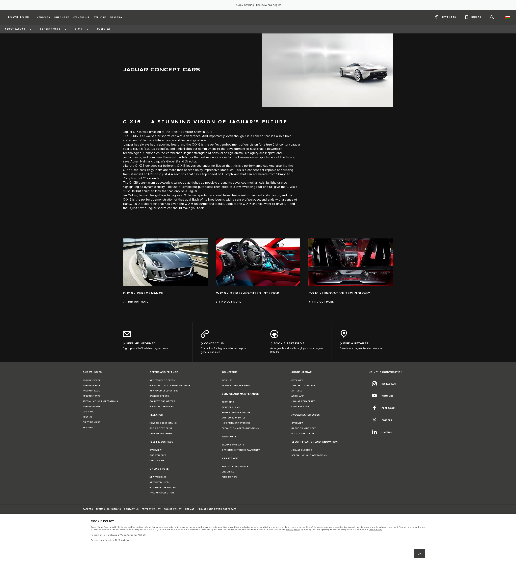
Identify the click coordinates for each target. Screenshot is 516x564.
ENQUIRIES (228, 472)
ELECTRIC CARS (91, 422)
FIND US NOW (229, 477)
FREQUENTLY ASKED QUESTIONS (240, 428)
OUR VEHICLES (158, 455)
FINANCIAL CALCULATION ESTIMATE (170, 385)
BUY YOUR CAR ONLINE (163, 487)
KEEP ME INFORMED (161, 433)
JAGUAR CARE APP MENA (236, 385)
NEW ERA (88, 427)
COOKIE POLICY (173, 509)
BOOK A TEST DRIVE (161, 428)
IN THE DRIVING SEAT (303, 428)
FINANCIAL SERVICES (162, 406)
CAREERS (88, 509)
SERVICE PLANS (231, 407)
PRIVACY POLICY (151, 509)
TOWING (87, 417)
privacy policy (293, 530)
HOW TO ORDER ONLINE (163, 423)
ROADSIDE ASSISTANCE (235, 466)
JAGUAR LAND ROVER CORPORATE (217, 509)
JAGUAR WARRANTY (233, 445)
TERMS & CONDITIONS (108, 509)
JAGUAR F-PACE (92, 380)
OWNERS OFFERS (159, 396)
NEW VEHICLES (158, 477)
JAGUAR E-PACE (92, 385)
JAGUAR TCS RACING (303, 385)
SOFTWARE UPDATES (234, 418)
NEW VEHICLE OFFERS (162, 380)
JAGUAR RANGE (91, 406)
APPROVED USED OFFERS (164, 391)
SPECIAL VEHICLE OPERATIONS (100, 401)
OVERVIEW (156, 450)
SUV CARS (88, 412)
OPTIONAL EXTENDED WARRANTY (241, 450)
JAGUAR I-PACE (91, 391)
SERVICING (228, 402)
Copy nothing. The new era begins (258, 5)
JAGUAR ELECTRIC (301, 450)
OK (419, 553)
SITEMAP (190, 509)
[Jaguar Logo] (17, 17)
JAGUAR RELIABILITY (303, 401)
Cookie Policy (375, 530)
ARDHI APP (297, 396)
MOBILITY (227, 380)
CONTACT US (157, 460)
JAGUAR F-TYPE (91, 396)
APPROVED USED (159, 482)
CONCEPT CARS (300, 406)
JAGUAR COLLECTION (162, 493)
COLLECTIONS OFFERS (162, 401)
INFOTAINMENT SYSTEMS (236, 423)
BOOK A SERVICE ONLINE (236, 412)
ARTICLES (296, 391)
